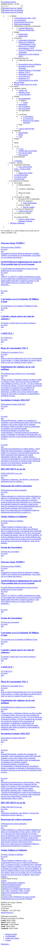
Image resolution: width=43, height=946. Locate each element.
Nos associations (24, 108)
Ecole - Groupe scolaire (22, 169)
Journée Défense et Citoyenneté (30, 70)
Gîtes (20, 137)
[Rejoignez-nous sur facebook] (12, 12)
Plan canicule (23, 155)
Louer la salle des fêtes (26, 129)
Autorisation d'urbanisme (27, 40)
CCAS (21, 149)
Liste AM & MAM (25, 167)
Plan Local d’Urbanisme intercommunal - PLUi (27, 47)
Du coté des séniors (25, 153)
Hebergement (23, 133)
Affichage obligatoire (17, 223)
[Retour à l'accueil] (8, 2)
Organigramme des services (23, 22)
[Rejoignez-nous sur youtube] (11, 8)
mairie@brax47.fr (7, 912)
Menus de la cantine (25, 173)
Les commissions (20, 20)
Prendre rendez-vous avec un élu (25, 84)
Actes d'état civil (24, 76)
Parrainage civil (24, 78)
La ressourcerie (28, 119)
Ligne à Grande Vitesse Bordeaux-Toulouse (27, 220)
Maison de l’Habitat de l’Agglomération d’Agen (27, 43)
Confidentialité (10, 936)
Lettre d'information (30, 203)
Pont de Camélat (28, 207)
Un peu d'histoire (24, 94)
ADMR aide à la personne (28, 151)
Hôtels (21, 135)
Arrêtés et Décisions (26, 211)
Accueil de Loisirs (20, 177)
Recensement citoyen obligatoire (30, 64)
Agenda (3, 881)
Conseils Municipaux (26, 28)
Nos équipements (25, 98)
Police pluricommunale (22, 24)
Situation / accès (24, 92)
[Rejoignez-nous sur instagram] (12, 10)
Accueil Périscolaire (21, 175)
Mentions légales (11, 934)
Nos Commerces (24, 106)
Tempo (25, 102)
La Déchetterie (28, 116)
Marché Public (19, 82)
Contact (8, 940)
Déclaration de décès (26, 74)
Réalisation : (5, 944)
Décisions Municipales (26, 30)
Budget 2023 (23, 36)
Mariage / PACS (24, 72)
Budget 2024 (23, 34)
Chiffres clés (23, 90)
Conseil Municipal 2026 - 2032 (25, 18)
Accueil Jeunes (19, 179)
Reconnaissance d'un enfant (28, 80)
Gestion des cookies (12, 938)
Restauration (23, 104)
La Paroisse (18, 161)
